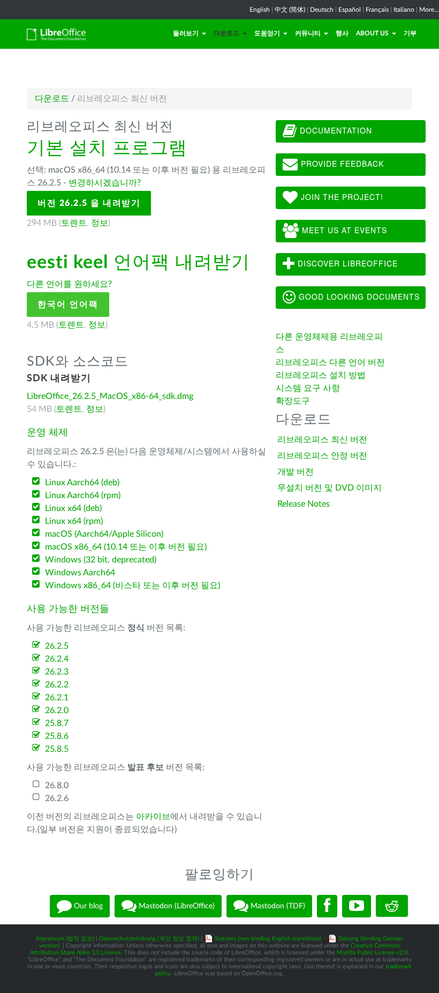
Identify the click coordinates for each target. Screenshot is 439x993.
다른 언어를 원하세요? (69, 284)
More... (429, 9)
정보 (99, 223)
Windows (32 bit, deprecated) (100, 559)
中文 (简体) (290, 9)
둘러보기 (186, 33)
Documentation (334, 130)
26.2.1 (57, 697)
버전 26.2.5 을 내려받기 (88, 203)
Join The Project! (340, 196)
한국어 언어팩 (68, 304)
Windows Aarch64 (80, 572)
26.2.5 (57, 646)
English (259, 9)
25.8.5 (57, 749)
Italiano (403, 9)
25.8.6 (57, 736)
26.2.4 (57, 659)
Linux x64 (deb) (73, 508)
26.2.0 (57, 710)
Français (377, 9)
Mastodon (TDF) (276, 905)
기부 (410, 33)
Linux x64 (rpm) (74, 521)
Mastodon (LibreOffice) (176, 905)
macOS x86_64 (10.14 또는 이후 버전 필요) (126, 547)
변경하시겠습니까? (105, 183)
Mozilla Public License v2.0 (372, 952)
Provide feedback (341, 163)
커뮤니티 (308, 33)
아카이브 (153, 816)
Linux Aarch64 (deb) (82, 482)
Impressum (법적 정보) (65, 939)
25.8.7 (57, 723)
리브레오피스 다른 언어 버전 (330, 362)
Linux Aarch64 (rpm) (82, 495)
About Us (372, 33)
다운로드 (226, 33)
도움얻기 (267, 33)
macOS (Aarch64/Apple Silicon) (104, 534)
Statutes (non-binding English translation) (268, 939)
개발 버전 (295, 472)
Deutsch (322, 9)
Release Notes (303, 504)
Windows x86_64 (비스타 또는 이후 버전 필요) (132, 585)
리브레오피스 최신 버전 (322, 439)
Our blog (87, 905)
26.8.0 (57, 785)
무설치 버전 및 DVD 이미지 (329, 488)
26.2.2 (57, 684)
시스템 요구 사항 (308, 388)
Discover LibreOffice (346, 263)
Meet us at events (343, 230)
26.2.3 (57, 672)
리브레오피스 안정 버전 (322, 455)
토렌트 (74, 223)
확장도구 (293, 401)
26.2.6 (57, 798)
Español (349, 9)
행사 (342, 33)
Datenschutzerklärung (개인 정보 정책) (149, 939)
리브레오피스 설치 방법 (321, 375)
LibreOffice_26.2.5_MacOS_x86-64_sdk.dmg (110, 396)
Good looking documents (358, 296)
